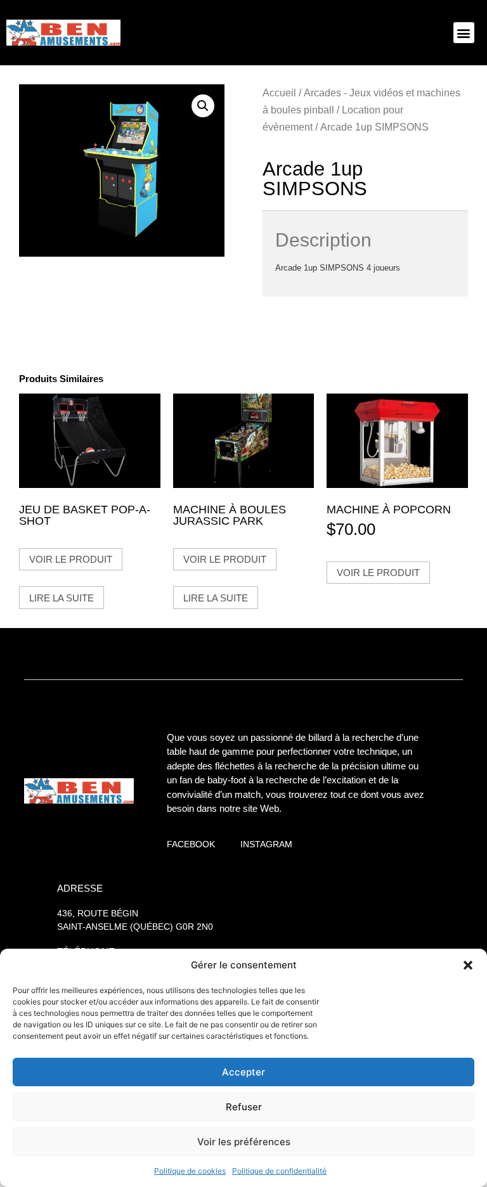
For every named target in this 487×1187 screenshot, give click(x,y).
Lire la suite (61, 598)
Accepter (243, 1072)
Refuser (244, 1107)
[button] (468, 965)
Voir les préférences (243, 1142)
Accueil (279, 92)
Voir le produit (70, 559)
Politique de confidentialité (279, 1171)
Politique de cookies (190, 1171)
